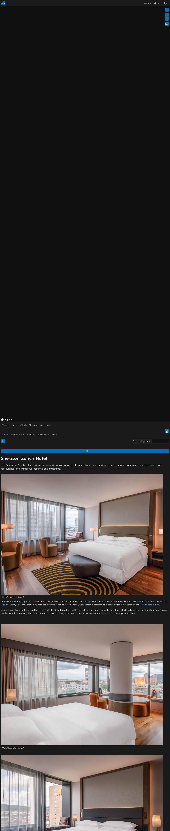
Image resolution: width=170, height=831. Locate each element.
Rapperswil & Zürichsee (23, 434)
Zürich (5, 434)
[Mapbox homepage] (6, 419)
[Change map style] (167, 24)
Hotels (85, 450)
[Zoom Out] (167, 19)
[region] (51, 54)
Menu (146, 3)
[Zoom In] (167, 15)
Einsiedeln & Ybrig (48, 434)
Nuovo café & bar (150, 604)
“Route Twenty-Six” (11, 604)
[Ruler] (167, 10)
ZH (3, 3)
